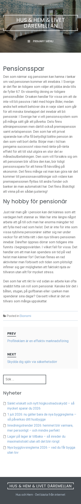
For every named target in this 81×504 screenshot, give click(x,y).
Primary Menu (42, 41)
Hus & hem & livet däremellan (40, 23)
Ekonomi (25, 316)
